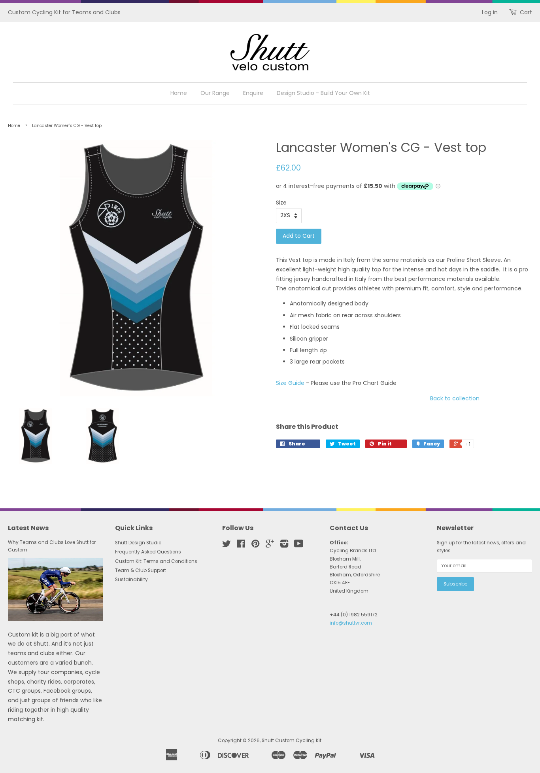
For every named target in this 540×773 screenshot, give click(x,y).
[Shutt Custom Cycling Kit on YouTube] (298, 545)
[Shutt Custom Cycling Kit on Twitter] (226, 545)
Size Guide (290, 383)
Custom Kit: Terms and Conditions (156, 561)
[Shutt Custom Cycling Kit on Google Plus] (269, 545)
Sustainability (131, 579)
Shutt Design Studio (138, 543)
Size (281, 203)
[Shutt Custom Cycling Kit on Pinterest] (255, 545)
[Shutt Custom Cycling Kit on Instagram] (284, 545)
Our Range (215, 93)
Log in (490, 12)
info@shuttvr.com (351, 623)
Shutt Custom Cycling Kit (291, 740)
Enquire (253, 93)
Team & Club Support (140, 570)
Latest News (28, 527)
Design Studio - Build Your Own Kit (323, 93)
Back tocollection (455, 398)
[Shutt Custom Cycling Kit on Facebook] (240, 545)
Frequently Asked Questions (148, 552)
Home (178, 93)
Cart (526, 12)
